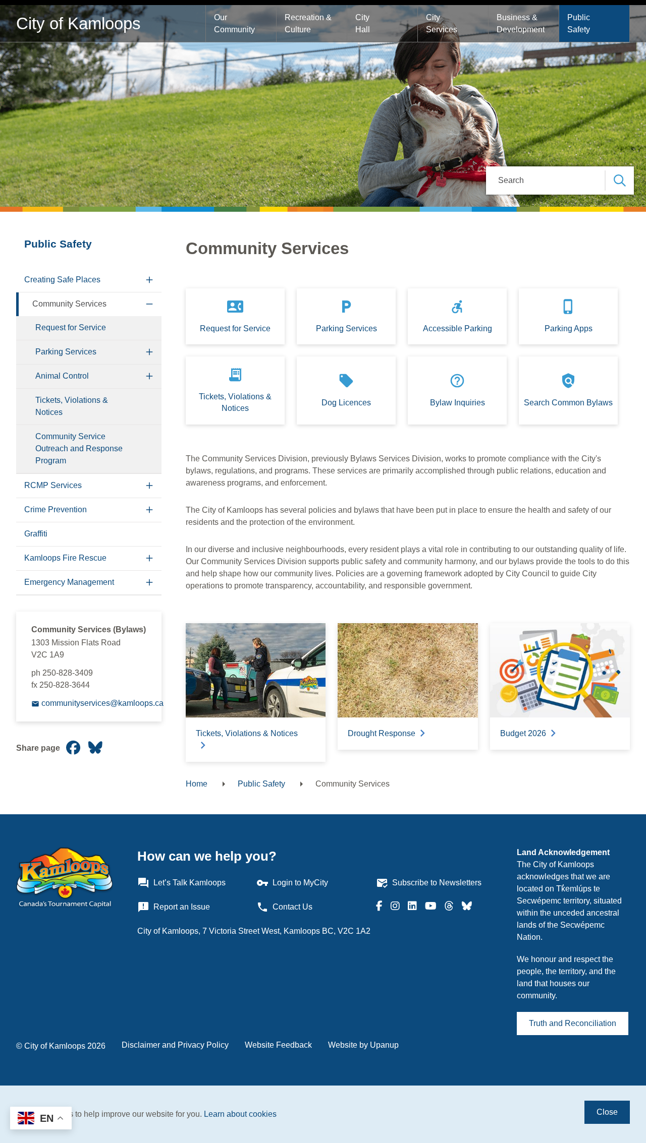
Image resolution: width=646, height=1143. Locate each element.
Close (607, 1112)
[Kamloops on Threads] (449, 907)
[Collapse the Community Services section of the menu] (150, 304)
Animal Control (62, 376)
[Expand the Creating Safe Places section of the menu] (150, 280)
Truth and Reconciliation (572, 1023)
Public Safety (579, 23)
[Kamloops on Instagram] (395, 907)
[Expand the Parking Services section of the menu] (150, 352)
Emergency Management (69, 582)
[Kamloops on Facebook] (379, 907)
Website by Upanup (363, 1045)
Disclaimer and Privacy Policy (175, 1045)
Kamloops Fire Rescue (65, 558)
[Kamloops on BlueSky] (467, 907)
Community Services (69, 303)
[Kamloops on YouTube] (431, 907)
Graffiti (35, 533)
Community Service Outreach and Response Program (79, 448)
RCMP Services (53, 485)
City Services (441, 23)
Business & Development (521, 23)
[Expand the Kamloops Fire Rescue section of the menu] (150, 558)
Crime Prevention (55, 509)
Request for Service (70, 327)
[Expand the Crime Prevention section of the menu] (150, 510)
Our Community (234, 23)
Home (196, 783)
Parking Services (65, 351)
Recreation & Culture (309, 23)
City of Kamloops (78, 23)
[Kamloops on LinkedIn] (412, 907)
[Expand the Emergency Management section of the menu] (150, 582)
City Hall (363, 23)
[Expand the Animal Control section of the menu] (150, 376)
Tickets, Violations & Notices (71, 406)
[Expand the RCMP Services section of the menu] (150, 486)
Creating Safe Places (62, 279)
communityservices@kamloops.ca (102, 703)
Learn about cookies (240, 1114)
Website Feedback (278, 1045)
